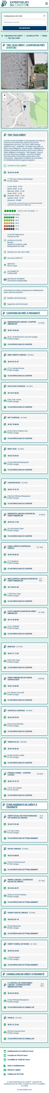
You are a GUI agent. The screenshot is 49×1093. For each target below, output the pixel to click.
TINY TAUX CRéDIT (17, 135)
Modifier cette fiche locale (16, 298)
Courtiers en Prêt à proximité (23, 313)
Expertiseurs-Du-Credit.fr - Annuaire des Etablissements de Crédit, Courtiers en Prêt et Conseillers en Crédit (24, 1084)
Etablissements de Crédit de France (20, 1051)
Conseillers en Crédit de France (18, 1060)
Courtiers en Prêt (32, 36)
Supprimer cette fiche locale (17, 304)
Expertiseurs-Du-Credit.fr (14, 36)
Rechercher (24, 28)
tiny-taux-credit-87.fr (15, 258)
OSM (45, 127)
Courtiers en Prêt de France (17, 1055)
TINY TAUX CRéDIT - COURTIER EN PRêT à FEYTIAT (25, 46)
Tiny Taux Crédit (14, 38)
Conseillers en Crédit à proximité (25, 974)
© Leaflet (38, 127)
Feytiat (44, 36)
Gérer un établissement (15, 1066)
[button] (24, 107)
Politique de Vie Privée (15, 1074)
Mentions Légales (13, 1070)
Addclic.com (27, 1090)
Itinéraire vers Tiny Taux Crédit (18, 252)
